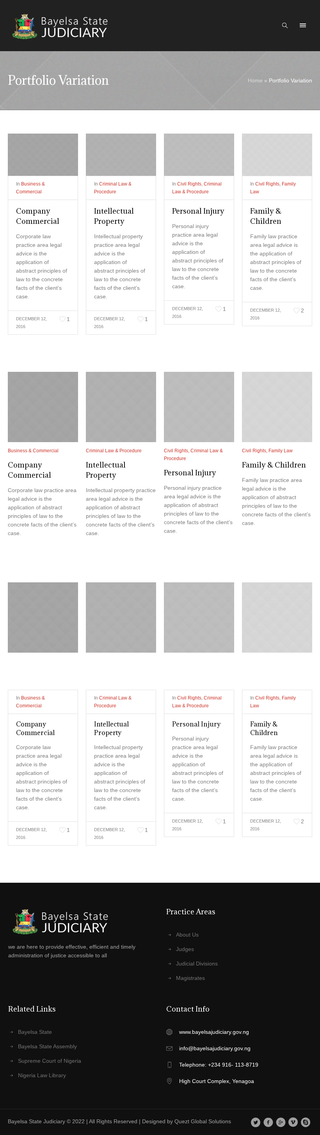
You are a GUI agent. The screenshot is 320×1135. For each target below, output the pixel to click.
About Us (187, 935)
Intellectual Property (111, 728)
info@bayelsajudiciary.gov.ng (215, 1048)
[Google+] (281, 1122)
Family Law (280, 450)
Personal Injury (198, 211)
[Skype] (306, 1122)
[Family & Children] (277, 155)
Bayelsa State (35, 1032)
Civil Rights (189, 184)
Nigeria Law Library (42, 1075)
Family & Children (274, 464)
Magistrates (190, 978)
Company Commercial (35, 728)
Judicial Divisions (197, 963)
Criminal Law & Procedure (114, 450)
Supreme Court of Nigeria (49, 1061)
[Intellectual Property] (121, 155)
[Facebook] (268, 1122)
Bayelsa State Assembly (47, 1046)
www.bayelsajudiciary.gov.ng (214, 1032)
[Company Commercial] (43, 155)
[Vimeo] (293, 1122)
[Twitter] (256, 1122)
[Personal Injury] (199, 155)
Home (255, 80)
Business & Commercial (33, 450)
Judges (185, 949)
